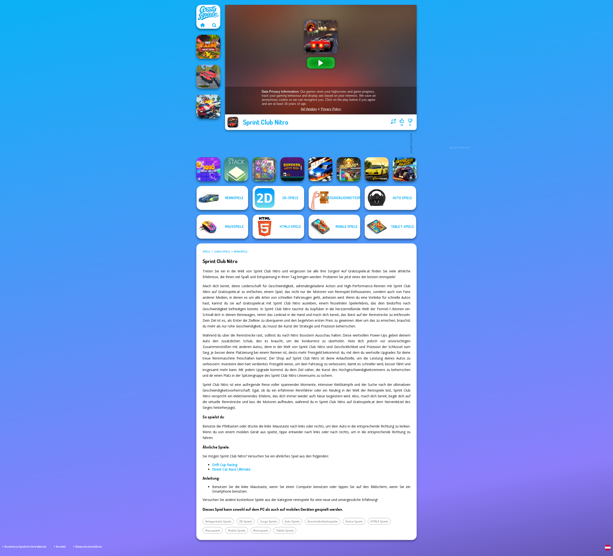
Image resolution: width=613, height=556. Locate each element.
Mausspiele (212, 530)
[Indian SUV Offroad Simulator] (208, 77)
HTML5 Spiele (379, 521)
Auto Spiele (292, 521)
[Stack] (236, 169)
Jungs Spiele (222, 251)
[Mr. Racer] (377, 169)
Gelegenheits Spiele (218, 521)
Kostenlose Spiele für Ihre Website (25, 546)
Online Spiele (354, 521)
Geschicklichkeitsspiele (322, 521)
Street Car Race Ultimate (231, 469)
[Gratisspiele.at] (202, 25)
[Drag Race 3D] (320, 169)
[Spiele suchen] (214, 25)
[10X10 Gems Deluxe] (208, 169)
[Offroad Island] (405, 169)
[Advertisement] (460, 76)
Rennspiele (241, 251)
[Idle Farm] (208, 47)
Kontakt (61, 546)
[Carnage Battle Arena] (208, 106)
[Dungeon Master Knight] (292, 169)
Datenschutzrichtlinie (88, 546)
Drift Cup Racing (224, 464)
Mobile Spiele (236, 530)
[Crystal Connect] (264, 169)
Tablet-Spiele (285, 530)
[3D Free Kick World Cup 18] (349, 169)
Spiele (206, 251)
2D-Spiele (245, 521)
